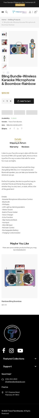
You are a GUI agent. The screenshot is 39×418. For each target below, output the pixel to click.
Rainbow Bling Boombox (12, 301)
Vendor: (4, 122)
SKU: (3, 125)
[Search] (6, 12)
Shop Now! (20, 5)
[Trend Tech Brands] (19, 12)
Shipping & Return (18, 143)
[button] (7, 112)
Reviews (25, 147)
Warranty (14, 147)
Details (18, 139)
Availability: (6, 118)
